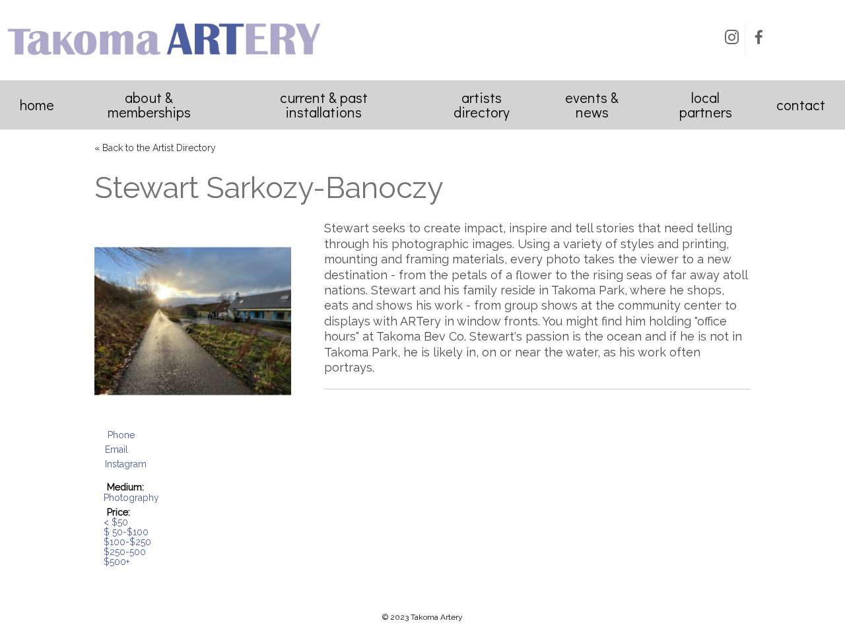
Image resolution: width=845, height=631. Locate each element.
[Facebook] (758, 40)
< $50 (116, 522)
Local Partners (705, 104)
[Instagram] (731, 40)
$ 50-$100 (126, 532)
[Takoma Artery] (164, 59)
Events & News (592, 104)
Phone (121, 435)
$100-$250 (127, 542)
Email (116, 449)
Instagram (126, 464)
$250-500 (125, 552)
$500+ (116, 561)
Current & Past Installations (324, 104)
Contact (800, 104)
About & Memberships (149, 104)
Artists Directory (482, 104)
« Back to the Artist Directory (155, 148)
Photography (131, 497)
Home (37, 104)
